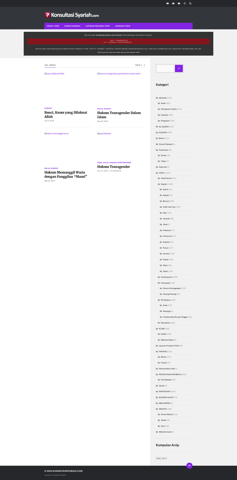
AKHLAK (163, 98)
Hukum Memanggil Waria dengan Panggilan (65, 174)
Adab (163, 103)
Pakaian (166, 242)
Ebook (163, 155)
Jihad (165, 224)
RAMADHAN (164, 391)
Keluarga (166, 311)
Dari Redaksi (166, 379)
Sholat (165, 259)
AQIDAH (48, 108)
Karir (163, 426)
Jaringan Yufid (122, 26)
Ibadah (164, 184)
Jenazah (166, 218)
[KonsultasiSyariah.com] (118, 15)
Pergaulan (165, 120)
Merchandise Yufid (167, 368)
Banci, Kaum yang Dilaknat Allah (65, 115)
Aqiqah (166, 195)
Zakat (165, 271)
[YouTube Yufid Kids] (179, 3)
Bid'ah (163, 357)
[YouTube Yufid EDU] (173, 3)
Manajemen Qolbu (169, 109)
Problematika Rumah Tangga (175, 317)
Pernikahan (166, 300)
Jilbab (163, 420)
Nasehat (164, 115)
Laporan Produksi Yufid (98, 26)
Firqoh (164, 362)
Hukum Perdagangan (172, 288)
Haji (164, 213)
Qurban (166, 253)
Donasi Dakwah (72, 26)
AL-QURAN (164, 126)
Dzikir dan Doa (169, 207)
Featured (163, 167)
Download (163, 150)
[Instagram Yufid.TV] (184, 3)
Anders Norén (59, 475)
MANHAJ (163, 351)
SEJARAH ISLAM (166, 397)
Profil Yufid (53, 26)
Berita (161, 138)
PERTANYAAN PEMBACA (170, 374)
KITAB (161, 328)
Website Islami (165, 432)
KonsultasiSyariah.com (68, 471)
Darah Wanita (167, 414)
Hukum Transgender (113, 167)
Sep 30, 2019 (102, 121)
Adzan (165, 189)
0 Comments (115, 171)
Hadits (164, 334)
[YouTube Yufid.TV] (167, 3)
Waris (165, 265)
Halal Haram (104, 109)
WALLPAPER (164, 403)
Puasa (165, 248)
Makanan (167, 230)
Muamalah (165, 283)
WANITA (163, 409)
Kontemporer (124, 163)
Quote (161, 385)
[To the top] (189, 466)
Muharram (167, 236)
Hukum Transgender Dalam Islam (119, 115)
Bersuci (166, 201)
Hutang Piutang (169, 294)
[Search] (190, 3)
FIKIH (99, 163)
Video (163, 161)
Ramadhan (165, 322)
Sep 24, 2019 (49, 181)
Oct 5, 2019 (49, 121)
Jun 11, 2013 (102, 171)
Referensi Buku (167, 340)
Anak (165, 305)
